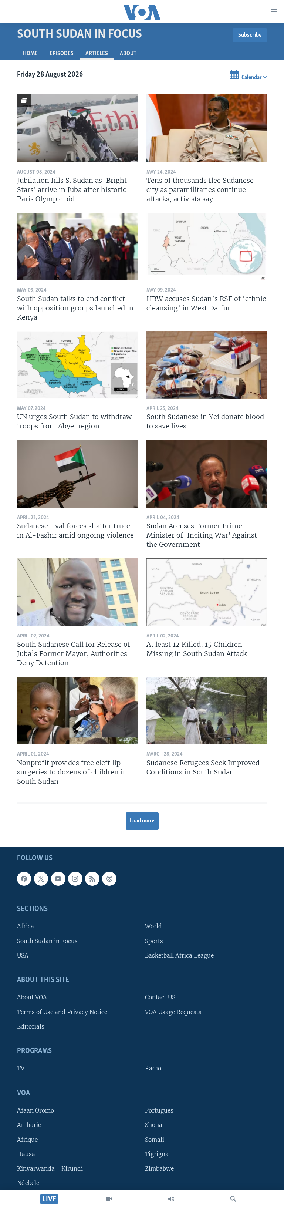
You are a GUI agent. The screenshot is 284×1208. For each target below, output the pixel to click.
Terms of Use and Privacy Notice (62, 1011)
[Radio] (171, 1199)
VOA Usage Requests (173, 1011)
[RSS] (92, 878)
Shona (153, 1124)
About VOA (32, 997)
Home (30, 54)
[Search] (233, 1199)
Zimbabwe (159, 1168)
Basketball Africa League (179, 955)
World (153, 926)
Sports (154, 940)
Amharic (29, 1124)
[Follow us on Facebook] (24, 878)
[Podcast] (109, 878)
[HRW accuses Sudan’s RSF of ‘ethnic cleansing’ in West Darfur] (206, 246)
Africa (25, 926)
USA (22, 955)
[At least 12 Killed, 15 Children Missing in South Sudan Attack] (206, 592)
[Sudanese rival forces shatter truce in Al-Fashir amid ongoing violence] (77, 474)
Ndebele (28, 1182)
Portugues (159, 1110)
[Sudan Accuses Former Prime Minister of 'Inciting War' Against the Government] (206, 474)
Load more (142, 821)
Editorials (30, 1026)
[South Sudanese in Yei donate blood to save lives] (206, 365)
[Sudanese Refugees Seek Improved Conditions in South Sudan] (206, 710)
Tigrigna (157, 1153)
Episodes (62, 54)
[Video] (109, 1199)
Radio (153, 1068)
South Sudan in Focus (47, 940)
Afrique (27, 1139)
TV (20, 1068)
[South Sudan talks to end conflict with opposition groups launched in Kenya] (77, 246)
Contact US (160, 997)
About (128, 54)
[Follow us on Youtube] (58, 878)
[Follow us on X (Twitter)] (41, 878)
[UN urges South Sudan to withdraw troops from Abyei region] (77, 365)
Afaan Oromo (35, 1110)
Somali (154, 1139)
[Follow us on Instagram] (75, 878)
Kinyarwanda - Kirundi (50, 1168)
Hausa (26, 1153)
